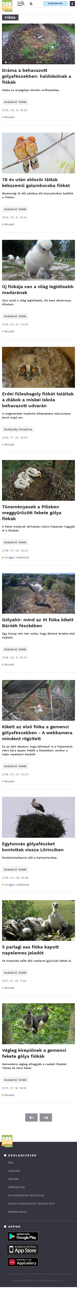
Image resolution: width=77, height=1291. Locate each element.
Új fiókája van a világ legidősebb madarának (38, 289)
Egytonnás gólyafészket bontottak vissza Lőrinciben (33, 846)
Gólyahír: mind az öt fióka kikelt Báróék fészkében (38, 622)
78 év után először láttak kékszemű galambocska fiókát (36, 182)
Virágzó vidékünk (17, 557)
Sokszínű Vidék (15, 102)
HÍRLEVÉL (14, 1170)
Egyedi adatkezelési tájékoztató (31, 1203)
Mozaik (10, 117)
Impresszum (16, 1187)
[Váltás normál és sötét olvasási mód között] (31, 3)
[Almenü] (20, 3)
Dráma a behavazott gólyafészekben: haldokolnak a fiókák (36, 76)
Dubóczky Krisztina (18, 429)
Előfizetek (55, 3)
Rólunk (13, 1179)
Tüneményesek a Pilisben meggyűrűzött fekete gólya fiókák (31, 512)
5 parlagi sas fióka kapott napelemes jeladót (30, 949)
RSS (10, 1162)
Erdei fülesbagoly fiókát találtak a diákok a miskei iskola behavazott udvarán (38, 399)
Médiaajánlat (17, 1211)
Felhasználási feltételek (26, 1195)
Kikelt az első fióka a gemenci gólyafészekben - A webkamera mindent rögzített (37, 732)
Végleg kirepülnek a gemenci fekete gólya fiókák (34, 1053)
